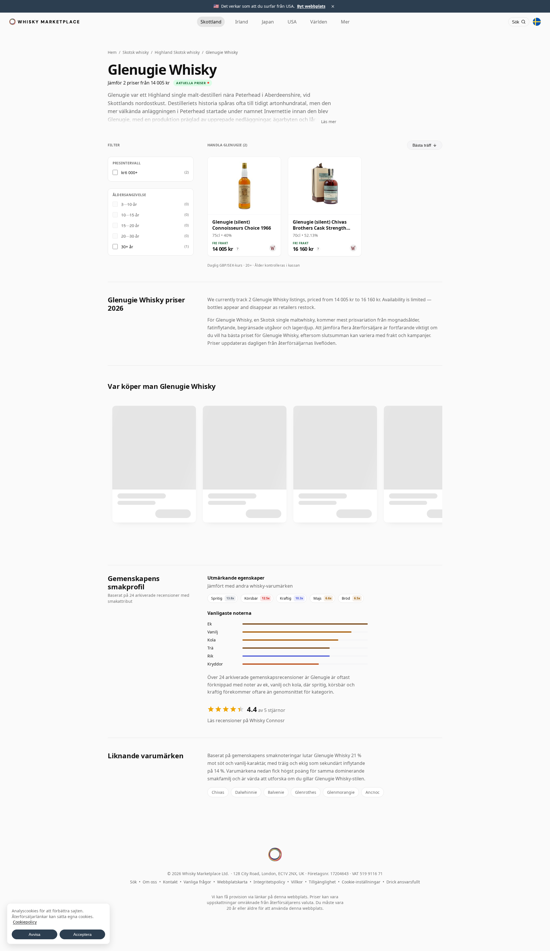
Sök (133, 882)
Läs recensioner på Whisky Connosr (246, 720)
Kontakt (170, 882)
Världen (318, 22)
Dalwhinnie (246, 792)
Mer (345, 22)
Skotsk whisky (136, 52)
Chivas (218, 792)
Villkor (297, 882)
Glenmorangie (341, 792)
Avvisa (34, 934)
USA (292, 22)
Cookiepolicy (25, 922)
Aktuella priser (191, 83)
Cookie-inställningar (361, 882)
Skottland (211, 22)
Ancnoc (373, 792)
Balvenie (276, 792)
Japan (268, 22)
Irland (241, 22)
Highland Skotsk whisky (177, 52)
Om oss (150, 882)
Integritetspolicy (269, 882)
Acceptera (82, 934)
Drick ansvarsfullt (403, 882)
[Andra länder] (537, 22)
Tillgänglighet (322, 882)
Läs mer (328, 121)
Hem (112, 52)
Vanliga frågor (197, 882)
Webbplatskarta (232, 882)
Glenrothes (305, 792)
